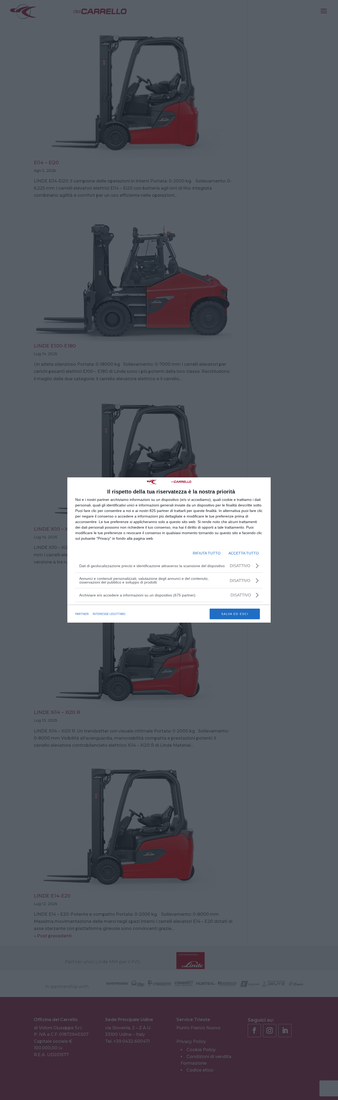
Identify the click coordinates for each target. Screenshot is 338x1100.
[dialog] (169, 550)
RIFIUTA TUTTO (206, 553)
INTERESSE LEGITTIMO (109, 613)
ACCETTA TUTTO (243, 553)
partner (82, 613)
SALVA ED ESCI (234, 613)
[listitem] (169, 595)
